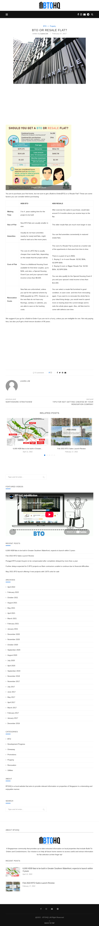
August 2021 (12, 603)
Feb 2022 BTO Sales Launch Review (71, 449)
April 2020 (11, 666)
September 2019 (13, 671)
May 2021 (11, 608)
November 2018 (13, 676)
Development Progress (16, 744)
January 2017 (12, 718)
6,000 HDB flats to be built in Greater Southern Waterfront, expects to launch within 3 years (40, 550)
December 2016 (13, 723)
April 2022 (11, 587)
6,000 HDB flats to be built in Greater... (27, 449)
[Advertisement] (49, 104)
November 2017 (13, 681)
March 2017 (12, 708)
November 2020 (13, 639)
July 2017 (11, 687)
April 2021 (11, 613)
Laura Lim (44, 34)
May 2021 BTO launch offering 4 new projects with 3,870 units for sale (32, 571)
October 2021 (12, 597)
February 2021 (13, 624)
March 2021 (12, 618)
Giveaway (11, 749)
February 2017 (13, 713)
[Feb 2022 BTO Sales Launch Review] (71, 432)
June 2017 (11, 692)
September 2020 (13, 650)
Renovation (11, 765)
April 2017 (11, 702)
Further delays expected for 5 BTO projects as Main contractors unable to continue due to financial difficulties (47, 566)
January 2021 (12, 629)
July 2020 (11, 660)
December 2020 (13, 634)
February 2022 (13, 592)
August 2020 (12, 655)
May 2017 (11, 697)
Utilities (10, 770)
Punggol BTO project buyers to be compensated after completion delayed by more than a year (42, 561)
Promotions (11, 755)
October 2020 (12, 645)
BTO (44, 26)
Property (53, 26)
